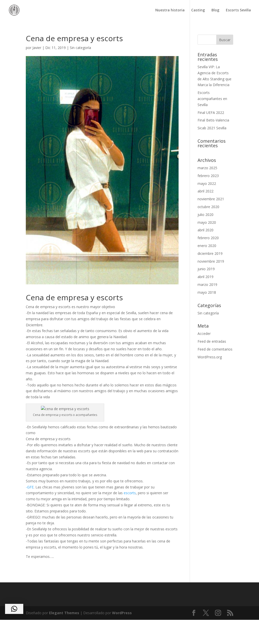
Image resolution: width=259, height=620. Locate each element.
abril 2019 (205, 276)
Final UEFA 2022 (211, 112)
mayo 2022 (207, 183)
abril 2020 (205, 230)
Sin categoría (80, 47)
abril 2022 (205, 191)
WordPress (122, 612)
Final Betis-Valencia (213, 120)
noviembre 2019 (211, 261)
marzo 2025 (207, 167)
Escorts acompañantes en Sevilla (212, 98)
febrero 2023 (208, 175)
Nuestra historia (170, 10)
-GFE (30, 487)
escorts (130, 492)
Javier (36, 47)
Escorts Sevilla (238, 10)
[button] (14, 609)
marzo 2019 (207, 284)
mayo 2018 (207, 292)
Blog (215, 10)
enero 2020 (207, 245)
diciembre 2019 (210, 253)
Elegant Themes (64, 612)
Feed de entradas (212, 341)
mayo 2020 (207, 222)
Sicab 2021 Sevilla (212, 128)
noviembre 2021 (211, 198)
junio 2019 (206, 268)
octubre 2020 (208, 206)
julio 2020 (205, 214)
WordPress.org (210, 357)
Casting (198, 10)
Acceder (204, 333)
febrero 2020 (208, 237)
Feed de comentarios (215, 349)
